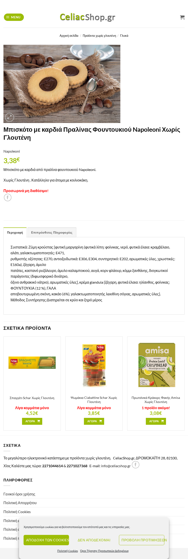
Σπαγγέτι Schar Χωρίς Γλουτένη (32, 398)
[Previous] (3, 385)
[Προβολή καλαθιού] (182, 17)
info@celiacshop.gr (116, 466)
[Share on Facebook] (7, 197)
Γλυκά (124, 35)
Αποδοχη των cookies (47, 540)
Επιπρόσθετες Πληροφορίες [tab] (52, 232)
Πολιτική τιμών (15, 538)
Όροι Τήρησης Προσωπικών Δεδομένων (104, 551)
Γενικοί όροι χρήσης (19, 494)
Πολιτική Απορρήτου (20, 502)
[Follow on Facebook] (135, 465)
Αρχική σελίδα (69, 35)
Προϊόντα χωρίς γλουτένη (99, 35)
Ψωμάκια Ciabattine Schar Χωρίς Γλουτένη (94, 400)
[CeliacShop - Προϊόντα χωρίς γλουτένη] (94, 17)
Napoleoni (11, 151)
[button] (14, 17)
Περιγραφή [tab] (15, 232)
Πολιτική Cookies (67, 551)
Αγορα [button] (30, 421)
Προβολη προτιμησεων (143, 540)
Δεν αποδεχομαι (94, 540)
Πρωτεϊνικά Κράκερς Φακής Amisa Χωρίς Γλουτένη (156, 400)
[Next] (184, 385)
